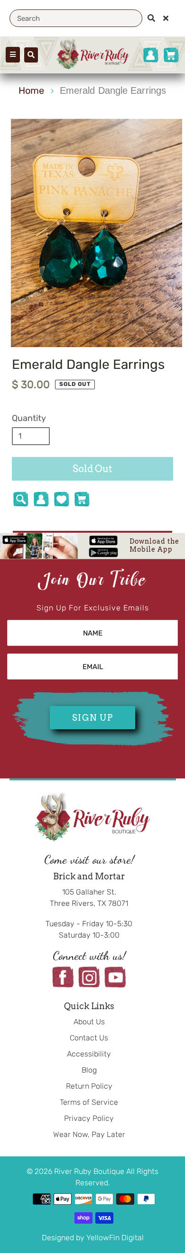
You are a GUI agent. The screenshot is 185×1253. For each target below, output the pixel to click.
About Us (89, 1021)
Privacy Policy (89, 1118)
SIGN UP (92, 718)
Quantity (29, 418)
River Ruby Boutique (90, 1171)
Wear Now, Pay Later (89, 1134)
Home (31, 90)
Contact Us (89, 1037)
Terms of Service (89, 1102)
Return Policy (89, 1086)
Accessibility (89, 1053)
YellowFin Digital (115, 1237)
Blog (89, 1069)
